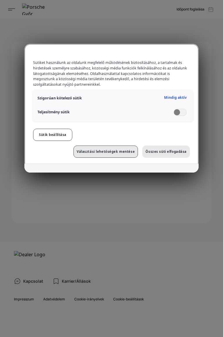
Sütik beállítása (52, 134)
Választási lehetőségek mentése (106, 151)
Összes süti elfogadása (166, 151)
